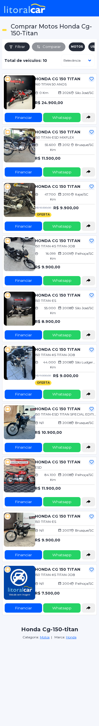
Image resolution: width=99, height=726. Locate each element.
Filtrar (20, 46)
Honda (71, 637)
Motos (45, 637)
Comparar (52, 46)
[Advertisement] (50, 673)
